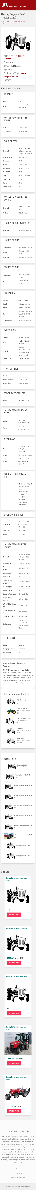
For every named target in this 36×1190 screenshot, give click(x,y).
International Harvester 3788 (23, 805)
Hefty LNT (20, 728)
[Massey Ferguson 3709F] (11, 721)
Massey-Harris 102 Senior (23, 775)
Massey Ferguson (12, 878)
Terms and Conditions (18, 1177)
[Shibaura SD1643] (12, 766)
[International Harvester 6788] (9, 836)
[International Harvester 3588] (9, 796)
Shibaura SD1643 (22, 765)
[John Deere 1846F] (12, 710)
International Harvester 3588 (23, 795)
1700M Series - (12, 1058)
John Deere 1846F (22, 709)
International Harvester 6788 (23, 835)
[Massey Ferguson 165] (11, 856)
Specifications (14, 914)
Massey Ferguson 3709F (23, 718)
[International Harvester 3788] (9, 806)
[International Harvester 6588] (9, 827)
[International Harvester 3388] (9, 786)
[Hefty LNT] (12, 731)
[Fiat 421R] (12, 701)
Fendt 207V (20, 738)
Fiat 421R (19, 699)
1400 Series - (12, 1106)
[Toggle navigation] (33, 5)
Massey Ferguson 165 (23, 855)
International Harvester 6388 (23, 815)
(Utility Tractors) (22, 928)
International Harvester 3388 (23, 785)
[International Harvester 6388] (9, 817)
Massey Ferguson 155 (23, 845)
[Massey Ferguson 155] (11, 845)
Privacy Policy (18, 1173)
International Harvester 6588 (23, 826)
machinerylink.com (24, 1186)
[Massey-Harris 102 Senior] (10, 776)
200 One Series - (13, 958)
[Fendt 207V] (12, 741)
